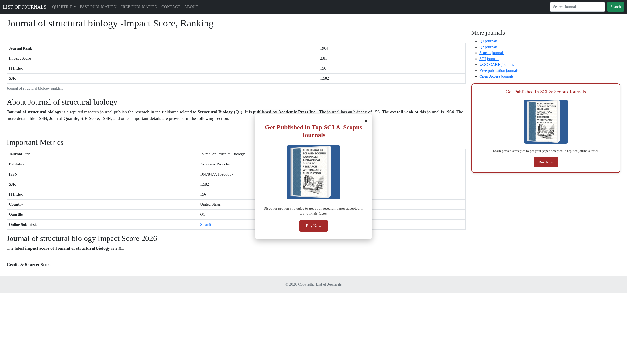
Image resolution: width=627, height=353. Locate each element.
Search (615, 7)
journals (488, 41)
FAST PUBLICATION (98, 7)
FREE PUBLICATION (139, 7)
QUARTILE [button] (62, 7)
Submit (205, 224)
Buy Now (313, 226)
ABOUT (191, 7)
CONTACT (170, 7)
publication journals (498, 70)
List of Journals (329, 284)
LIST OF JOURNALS (24, 7)
